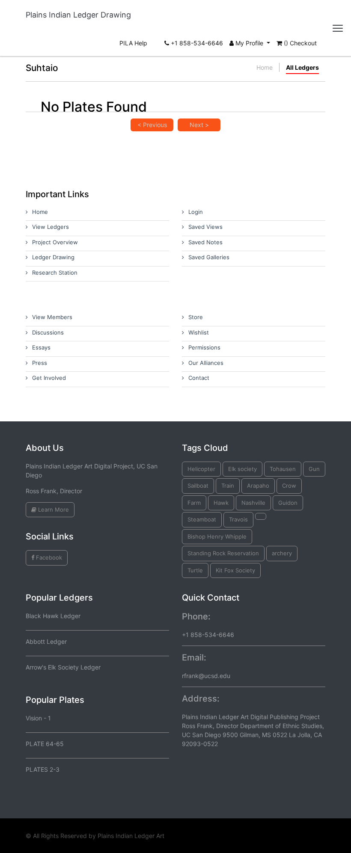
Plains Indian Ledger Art (131, 835)
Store (195, 317)
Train (227, 485)
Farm (194, 502)
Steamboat (201, 519)
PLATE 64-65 (45, 743)
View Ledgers (50, 226)
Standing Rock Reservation (223, 553)
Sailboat (197, 485)
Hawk (221, 502)
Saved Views (205, 226)
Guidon (287, 502)
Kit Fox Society (235, 570)
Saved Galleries (208, 257)
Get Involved (49, 377)
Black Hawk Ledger (53, 615)
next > (199, 124)
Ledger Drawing (53, 257)
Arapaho (258, 485)
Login (195, 211)
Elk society (242, 468)
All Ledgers (302, 67)
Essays (41, 347)
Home (264, 67)
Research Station (54, 272)
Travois (238, 519)
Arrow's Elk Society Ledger (63, 667)
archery (282, 553)
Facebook (48, 557)
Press (39, 362)
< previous (152, 124)
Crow (289, 485)
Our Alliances (205, 362)
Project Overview (55, 242)
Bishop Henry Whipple (217, 536)
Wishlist (198, 332)
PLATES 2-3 (42, 769)
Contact (198, 377)
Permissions (204, 347)
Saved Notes (205, 242)
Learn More (52, 509)
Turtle (195, 570)
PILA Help (133, 43)
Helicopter (201, 468)
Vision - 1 (38, 718)
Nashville (253, 502)
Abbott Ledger (46, 641)
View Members (52, 317)
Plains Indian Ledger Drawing (78, 14)
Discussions (48, 332)
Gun (314, 468)
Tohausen (283, 468)
